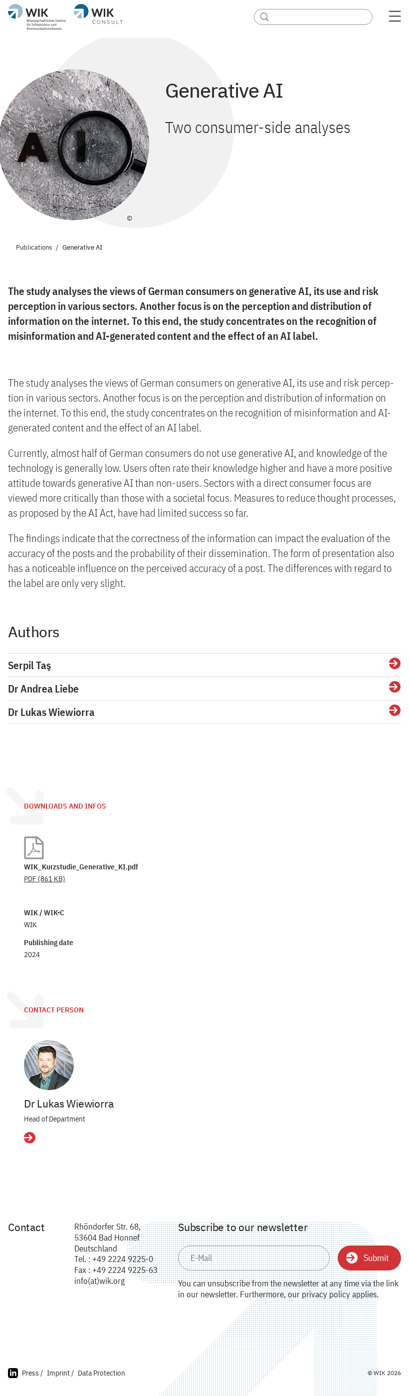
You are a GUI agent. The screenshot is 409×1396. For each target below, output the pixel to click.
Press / (32, 1373)
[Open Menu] (395, 19)
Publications (34, 248)
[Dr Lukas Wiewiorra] (49, 1065)
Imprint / (60, 1373)
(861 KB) (44, 878)
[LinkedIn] (13, 1374)
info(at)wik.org (99, 1280)
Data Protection (101, 1373)
